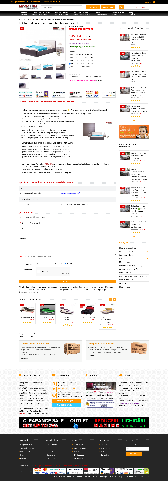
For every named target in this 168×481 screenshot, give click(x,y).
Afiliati (76, 451)
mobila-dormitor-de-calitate (98, 287)
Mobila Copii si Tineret (128, 248)
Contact (50, 451)
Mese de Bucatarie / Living (130, 265)
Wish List (104, 451)
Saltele (122, 258)
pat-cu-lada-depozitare (79, 289)
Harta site (51, 458)
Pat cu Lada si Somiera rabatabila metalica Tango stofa (139, 108)
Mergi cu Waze (65, 405)
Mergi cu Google (65, 400)
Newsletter (105, 455)
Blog (48, 448)
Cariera (23, 458)
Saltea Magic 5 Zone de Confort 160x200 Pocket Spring (138, 155)
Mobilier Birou (125, 287)
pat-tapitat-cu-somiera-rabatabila (48, 287)
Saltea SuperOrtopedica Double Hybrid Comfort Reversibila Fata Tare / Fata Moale (139, 174)
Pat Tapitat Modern (27, 317)
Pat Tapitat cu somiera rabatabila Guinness (57, 19)
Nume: (21, 228)
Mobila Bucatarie (126, 280)
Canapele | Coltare (127, 255)
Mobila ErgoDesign (26, 336)
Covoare (122, 283)
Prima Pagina (24, 19)
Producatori (78, 445)
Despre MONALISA (27, 445)
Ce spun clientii (53, 455)
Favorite (108, 7)
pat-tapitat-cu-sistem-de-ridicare (74, 287)
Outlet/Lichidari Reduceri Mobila (133, 276)
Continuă (67, 281)
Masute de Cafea (126, 272)
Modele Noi (78, 458)
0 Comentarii (74, 77)
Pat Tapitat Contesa (87, 317)
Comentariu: (23, 239)
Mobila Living (124, 262)
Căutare (35, 19)
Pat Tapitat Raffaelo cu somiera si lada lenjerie (107, 319)
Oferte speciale (79, 455)
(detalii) (99, 80)
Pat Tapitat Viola (47, 317)
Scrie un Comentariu (92, 77)
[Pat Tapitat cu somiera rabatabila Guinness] (42, 43)
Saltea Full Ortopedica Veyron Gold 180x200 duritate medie (139, 224)
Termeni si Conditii (27, 448)
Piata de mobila (26, 451)
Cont (93, 7)
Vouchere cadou (80, 448)
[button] (114, 299)
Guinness (72, 51)
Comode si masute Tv (128, 269)
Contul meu (105, 445)
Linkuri (23, 455)
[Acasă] (28, 8)
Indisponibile (32, 334)
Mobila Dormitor (126, 251)
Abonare (134, 453)
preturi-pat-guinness (62, 289)
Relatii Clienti (52, 445)
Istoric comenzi (106, 448)
